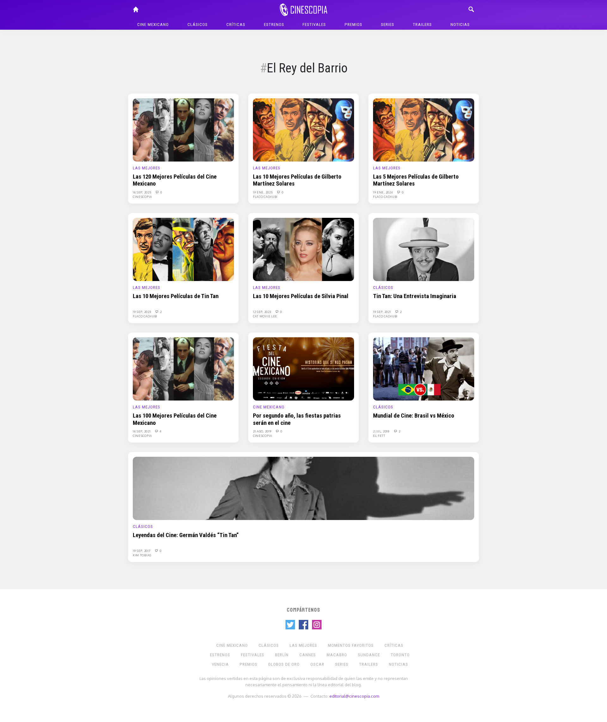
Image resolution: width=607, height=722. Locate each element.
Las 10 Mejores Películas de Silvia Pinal (300, 296)
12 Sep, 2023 (262, 312)
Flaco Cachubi (265, 197)
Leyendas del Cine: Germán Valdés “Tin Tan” (186, 535)
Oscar (317, 664)
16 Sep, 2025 (142, 192)
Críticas (235, 24)
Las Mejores (146, 168)
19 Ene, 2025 (263, 192)
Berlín (282, 654)
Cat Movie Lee (265, 316)
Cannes (307, 654)
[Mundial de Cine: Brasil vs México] (423, 368)
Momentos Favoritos (351, 645)
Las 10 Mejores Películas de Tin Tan (175, 296)
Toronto (400, 654)
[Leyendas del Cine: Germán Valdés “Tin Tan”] (303, 488)
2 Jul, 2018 (381, 431)
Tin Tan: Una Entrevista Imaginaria (414, 296)
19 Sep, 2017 (142, 551)
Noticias (460, 24)
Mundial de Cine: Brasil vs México (413, 415)
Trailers (422, 24)
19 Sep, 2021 (382, 312)
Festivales (314, 24)
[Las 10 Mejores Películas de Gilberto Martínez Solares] (303, 129)
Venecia (220, 664)
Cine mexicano (153, 24)
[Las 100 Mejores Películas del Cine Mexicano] (183, 368)
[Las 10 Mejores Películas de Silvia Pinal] (303, 249)
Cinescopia (142, 197)
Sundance (369, 654)
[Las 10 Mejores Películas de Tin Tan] (183, 249)
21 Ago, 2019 (262, 431)
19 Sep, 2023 (142, 312)
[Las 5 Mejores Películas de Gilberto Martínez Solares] (423, 129)
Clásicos (197, 24)
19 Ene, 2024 (383, 192)
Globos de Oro (284, 664)
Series (387, 24)
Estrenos (274, 24)
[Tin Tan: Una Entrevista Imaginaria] (423, 249)
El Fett (379, 435)
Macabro (337, 654)
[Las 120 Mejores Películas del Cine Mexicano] (183, 129)
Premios (353, 24)
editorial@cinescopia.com (354, 696)
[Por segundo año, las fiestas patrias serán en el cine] (303, 368)
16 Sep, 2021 (142, 431)
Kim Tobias (142, 555)
